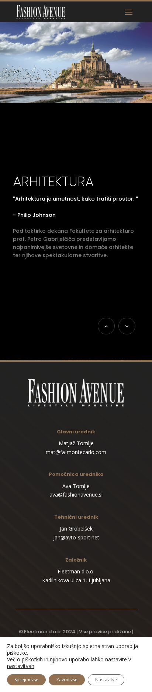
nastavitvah (20, 666)
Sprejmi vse (26, 679)
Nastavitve (106, 679)
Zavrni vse (66, 679)
